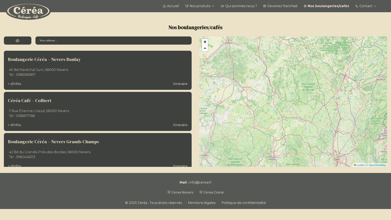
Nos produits (200, 6)
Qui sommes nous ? (241, 6)
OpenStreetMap (377, 165)
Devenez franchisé (282, 6)
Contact (365, 6)
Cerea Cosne (213, 192)
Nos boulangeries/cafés (328, 6)
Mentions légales (201, 203)
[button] (205, 42)
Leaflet (360, 165)
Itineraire (180, 84)
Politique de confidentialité (244, 203)
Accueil (173, 6)
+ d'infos (14, 84)
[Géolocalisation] (17, 40)
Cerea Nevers (182, 192)
